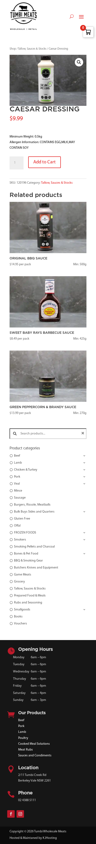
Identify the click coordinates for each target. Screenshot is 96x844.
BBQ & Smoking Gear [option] (28, 560)
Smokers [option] (20, 539)
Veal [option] (17, 484)
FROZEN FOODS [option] (25, 532)
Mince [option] (18, 491)
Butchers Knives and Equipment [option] (36, 567)
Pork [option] (17, 477)
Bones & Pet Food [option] (26, 553)
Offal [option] (17, 525)
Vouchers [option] (20, 623)
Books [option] (18, 616)
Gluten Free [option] (22, 518)
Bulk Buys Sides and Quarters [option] (34, 511)
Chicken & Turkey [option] (25, 470)
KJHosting (50, 838)
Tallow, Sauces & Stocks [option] (30, 588)
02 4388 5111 (27, 800)
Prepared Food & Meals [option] (30, 595)
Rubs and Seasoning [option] (28, 602)
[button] (79, 62)
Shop (13, 48)
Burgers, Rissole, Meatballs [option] (32, 504)
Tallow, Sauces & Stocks (32, 48)
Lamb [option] (18, 463)
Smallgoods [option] (22, 609)
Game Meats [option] (22, 574)
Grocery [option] (19, 581)
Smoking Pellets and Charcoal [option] (34, 546)
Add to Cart (44, 162)
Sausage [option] (20, 498)
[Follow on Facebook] (11, 814)
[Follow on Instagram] (20, 814)
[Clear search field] (83, 433)
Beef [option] (17, 456)
